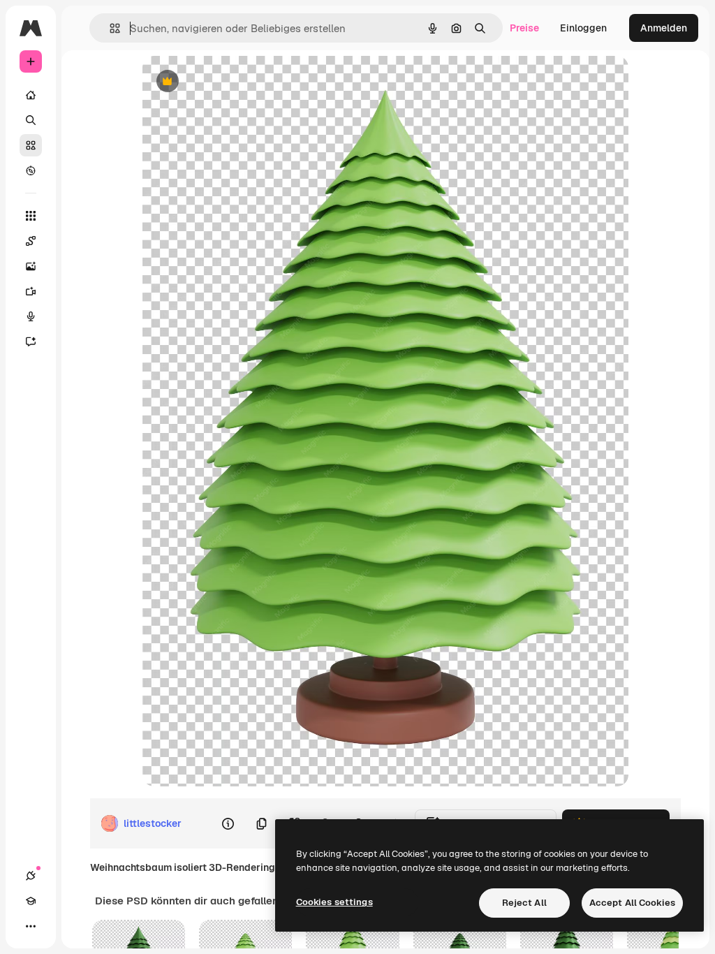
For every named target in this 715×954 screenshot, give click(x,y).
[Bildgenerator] (31, 266)
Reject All (524, 903)
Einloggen (583, 28)
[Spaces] (31, 241)
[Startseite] (31, 95)
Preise (524, 28)
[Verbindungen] (31, 876)
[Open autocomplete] (109, 28)
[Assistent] (31, 341)
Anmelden (663, 28)
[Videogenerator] (31, 291)
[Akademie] (31, 901)
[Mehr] (31, 926)
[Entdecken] (31, 170)
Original (231, 82)
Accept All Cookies (632, 903)
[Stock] (31, 145)
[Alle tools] (31, 216)
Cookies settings (334, 902)
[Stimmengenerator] (31, 316)
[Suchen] (31, 120)
